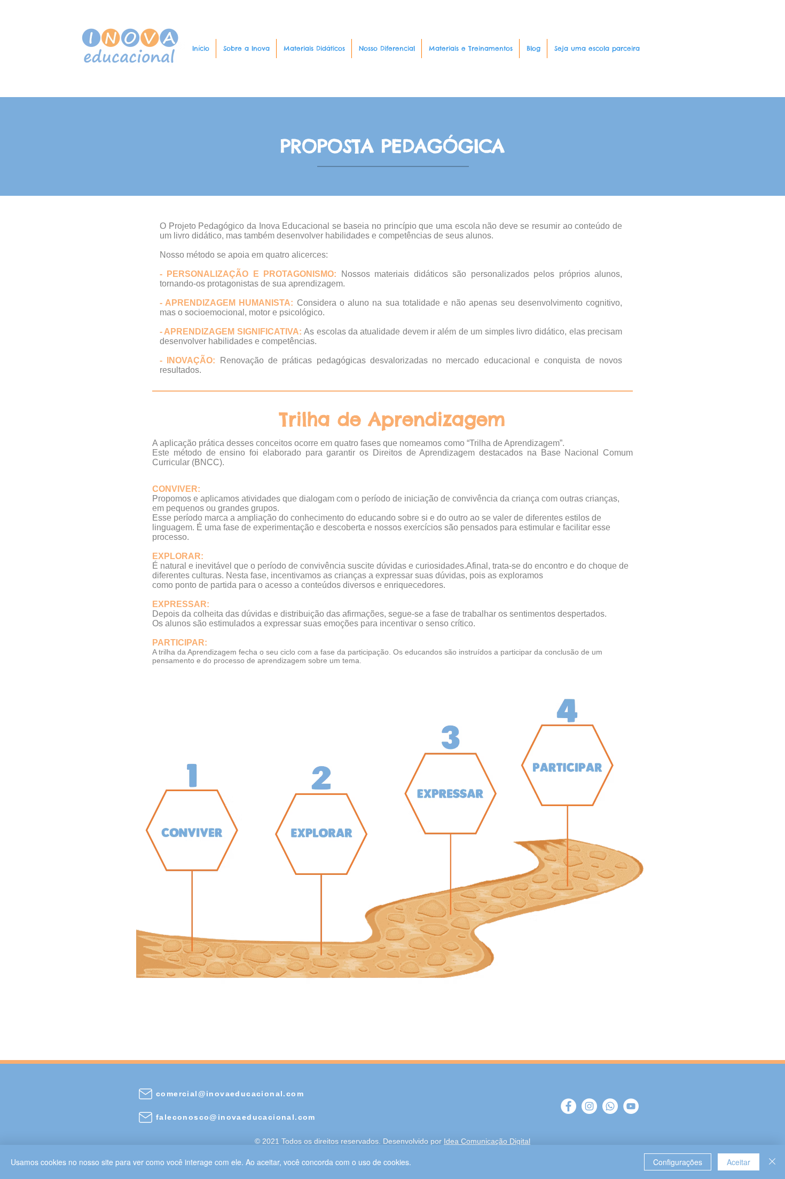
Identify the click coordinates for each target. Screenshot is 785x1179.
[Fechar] (772, 1161)
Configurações (677, 1162)
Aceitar (738, 1162)
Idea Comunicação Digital (487, 1141)
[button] (246, 48)
